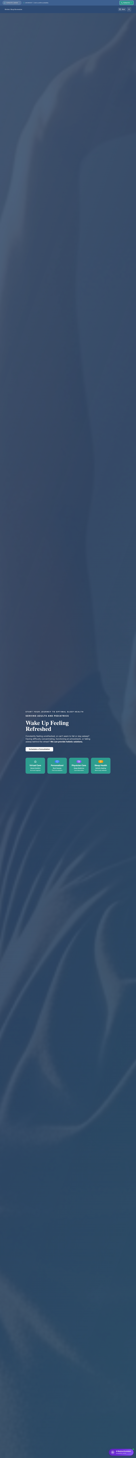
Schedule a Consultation (39, 749)
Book (123, 9)
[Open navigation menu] (129, 9)
